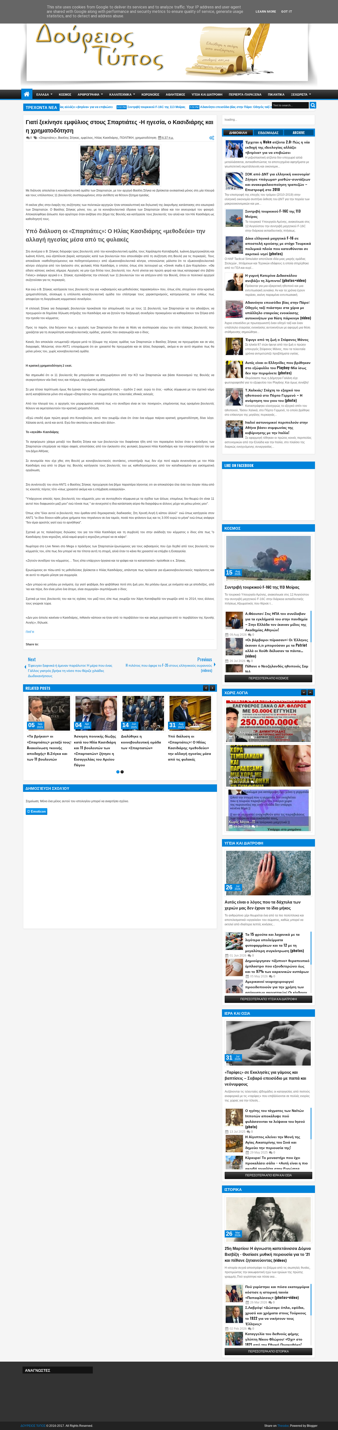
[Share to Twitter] (60, 699)
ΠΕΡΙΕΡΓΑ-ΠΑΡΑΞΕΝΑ (245, 94)
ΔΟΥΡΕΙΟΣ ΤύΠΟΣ (33, 1426)
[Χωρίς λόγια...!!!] (268, 721)
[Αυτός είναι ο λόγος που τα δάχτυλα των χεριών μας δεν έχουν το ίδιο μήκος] (268, 873)
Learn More (266, 11)
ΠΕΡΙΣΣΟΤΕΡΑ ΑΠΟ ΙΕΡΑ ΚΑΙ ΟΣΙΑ (268, 1175)
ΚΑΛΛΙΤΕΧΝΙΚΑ (120, 94)
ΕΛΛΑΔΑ (42, 94)
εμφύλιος (87, 137)
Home (26, 94)
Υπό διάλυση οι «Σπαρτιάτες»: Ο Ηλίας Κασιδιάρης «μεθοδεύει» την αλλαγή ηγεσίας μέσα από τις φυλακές (115, 234)
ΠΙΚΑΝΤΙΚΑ (276, 94)
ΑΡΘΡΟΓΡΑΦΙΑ (88, 94)
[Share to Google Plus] (66, 699)
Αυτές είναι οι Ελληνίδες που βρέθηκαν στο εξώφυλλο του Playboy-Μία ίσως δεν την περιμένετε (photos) (278, 367)
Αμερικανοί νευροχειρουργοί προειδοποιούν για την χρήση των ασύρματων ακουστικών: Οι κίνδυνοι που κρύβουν (276, 989)
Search (313, 105)
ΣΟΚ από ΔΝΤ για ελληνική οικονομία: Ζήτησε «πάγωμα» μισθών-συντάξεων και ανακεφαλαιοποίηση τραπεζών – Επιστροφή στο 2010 (277, 181)
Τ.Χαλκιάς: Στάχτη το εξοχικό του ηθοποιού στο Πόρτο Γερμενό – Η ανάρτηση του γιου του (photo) (273, 395)
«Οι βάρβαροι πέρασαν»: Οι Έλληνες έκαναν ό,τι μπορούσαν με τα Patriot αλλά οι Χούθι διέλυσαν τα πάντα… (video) (276, 648)
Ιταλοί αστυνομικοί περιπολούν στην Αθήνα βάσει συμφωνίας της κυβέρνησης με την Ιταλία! (276, 427)
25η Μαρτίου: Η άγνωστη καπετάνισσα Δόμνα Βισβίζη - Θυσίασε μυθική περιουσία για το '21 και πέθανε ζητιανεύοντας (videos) (268, 1254)
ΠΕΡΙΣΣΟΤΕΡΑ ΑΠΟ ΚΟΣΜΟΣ (269, 678)
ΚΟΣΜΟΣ (65, 94)
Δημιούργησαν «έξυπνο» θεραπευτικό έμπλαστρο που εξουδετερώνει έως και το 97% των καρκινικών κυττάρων (277, 966)
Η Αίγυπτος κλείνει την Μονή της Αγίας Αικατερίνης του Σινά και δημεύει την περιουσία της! (272, 1142)
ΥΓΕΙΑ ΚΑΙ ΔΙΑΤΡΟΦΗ (207, 94)
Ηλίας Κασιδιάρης (106, 137)
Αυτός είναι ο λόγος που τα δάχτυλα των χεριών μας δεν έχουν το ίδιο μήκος (263, 905)
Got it (286, 11)
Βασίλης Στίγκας (68, 137)
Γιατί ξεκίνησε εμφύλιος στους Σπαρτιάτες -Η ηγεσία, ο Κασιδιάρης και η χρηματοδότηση (119, 125)
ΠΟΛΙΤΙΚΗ (127, 137)
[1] (118, 771)
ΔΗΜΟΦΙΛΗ (238, 132)
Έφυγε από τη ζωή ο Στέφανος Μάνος (277, 339)
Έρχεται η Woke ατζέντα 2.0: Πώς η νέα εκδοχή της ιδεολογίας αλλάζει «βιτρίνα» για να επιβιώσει (277, 147)
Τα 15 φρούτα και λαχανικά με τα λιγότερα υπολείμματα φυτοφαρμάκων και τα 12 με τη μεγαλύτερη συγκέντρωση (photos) (274, 942)
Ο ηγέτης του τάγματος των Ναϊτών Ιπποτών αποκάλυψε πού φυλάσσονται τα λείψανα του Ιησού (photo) (275, 1118)
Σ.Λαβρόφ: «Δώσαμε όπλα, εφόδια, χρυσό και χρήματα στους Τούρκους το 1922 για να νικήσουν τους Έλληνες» (275, 1315)
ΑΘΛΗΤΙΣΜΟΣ (175, 94)
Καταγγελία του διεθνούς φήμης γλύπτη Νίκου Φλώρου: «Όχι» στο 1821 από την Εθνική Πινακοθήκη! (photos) (273, 1341)
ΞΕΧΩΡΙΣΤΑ (299, 94)
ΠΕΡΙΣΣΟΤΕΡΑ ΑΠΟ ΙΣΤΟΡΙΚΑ (268, 1351)
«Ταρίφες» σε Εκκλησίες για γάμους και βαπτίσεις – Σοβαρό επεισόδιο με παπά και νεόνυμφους (265, 1078)
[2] (122, 771)
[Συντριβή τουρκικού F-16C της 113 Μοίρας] (268, 558)
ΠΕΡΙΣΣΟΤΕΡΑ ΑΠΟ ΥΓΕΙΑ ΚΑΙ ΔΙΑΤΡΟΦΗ (268, 999)
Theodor (283, 1426)
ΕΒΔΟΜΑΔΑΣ (268, 132)
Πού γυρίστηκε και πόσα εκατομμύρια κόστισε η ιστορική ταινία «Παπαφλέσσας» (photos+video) (277, 1292)
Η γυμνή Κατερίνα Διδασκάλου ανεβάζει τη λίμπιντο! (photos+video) (275, 278)
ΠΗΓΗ (30, 632)
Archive (299, 132)
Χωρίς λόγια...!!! (242, 732)
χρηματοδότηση (145, 137)
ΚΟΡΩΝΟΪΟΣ (150, 94)
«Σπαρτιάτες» (48, 137)
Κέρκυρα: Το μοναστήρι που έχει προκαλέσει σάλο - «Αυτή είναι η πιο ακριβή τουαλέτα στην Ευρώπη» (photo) (276, 1165)
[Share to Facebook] (55, 699)
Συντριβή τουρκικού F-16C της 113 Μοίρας (142, 107)
